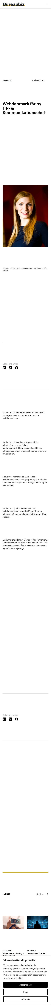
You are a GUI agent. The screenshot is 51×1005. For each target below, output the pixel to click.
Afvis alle (25, 999)
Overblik (7, 80)
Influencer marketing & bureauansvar (13, 954)
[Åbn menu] (46, 4)
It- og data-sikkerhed (36, 953)
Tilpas (25, 992)
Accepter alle (25, 985)
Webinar (7, 950)
